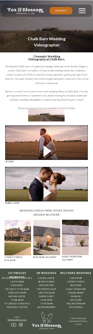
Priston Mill (76, 307)
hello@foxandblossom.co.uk (17, 320)
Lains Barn (46, 300)
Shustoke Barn (46, 293)
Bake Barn (76, 285)
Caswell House (46, 278)
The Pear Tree (46, 285)
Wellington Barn (76, 304)
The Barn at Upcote (17, 307)
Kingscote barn (17, 293)
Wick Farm (76, 300)
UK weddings (47, 273)
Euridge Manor (76, 293)
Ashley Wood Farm (76, 289)
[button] (82, 10)
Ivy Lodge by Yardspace (17, 304)
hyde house (17, 285)
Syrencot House (76, 282)
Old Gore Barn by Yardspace (17, 278)
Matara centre (17, 296)
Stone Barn (17, 300)
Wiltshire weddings (75, 273)
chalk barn (76, 278)
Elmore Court (46, 296)
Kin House (76, 296)
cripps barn (17, 282)
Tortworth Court (46, 289)
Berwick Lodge (46, 282)
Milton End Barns (46, 307)
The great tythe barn (17, 289)
